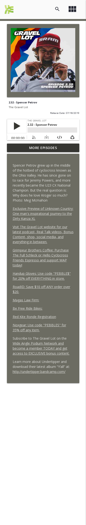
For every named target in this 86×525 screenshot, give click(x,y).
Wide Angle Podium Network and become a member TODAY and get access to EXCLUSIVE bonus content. (41, 348)
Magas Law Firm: (26, 300)
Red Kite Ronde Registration (34, 316)
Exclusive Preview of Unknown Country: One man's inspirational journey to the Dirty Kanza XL (43, 213)
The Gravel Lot (18, 107)
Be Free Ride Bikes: (28, 308)
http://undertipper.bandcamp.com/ (39, 371)
